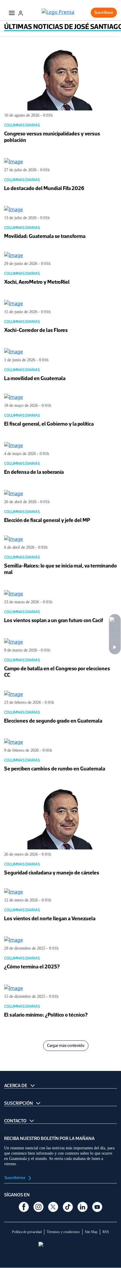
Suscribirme (15, 1177)
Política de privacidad (27, 1232)
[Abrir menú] (11, 13)
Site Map (91, 1232)
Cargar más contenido (66, 1045)
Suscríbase (103, 12)
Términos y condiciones (63, 1232)
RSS (105, 1232)
